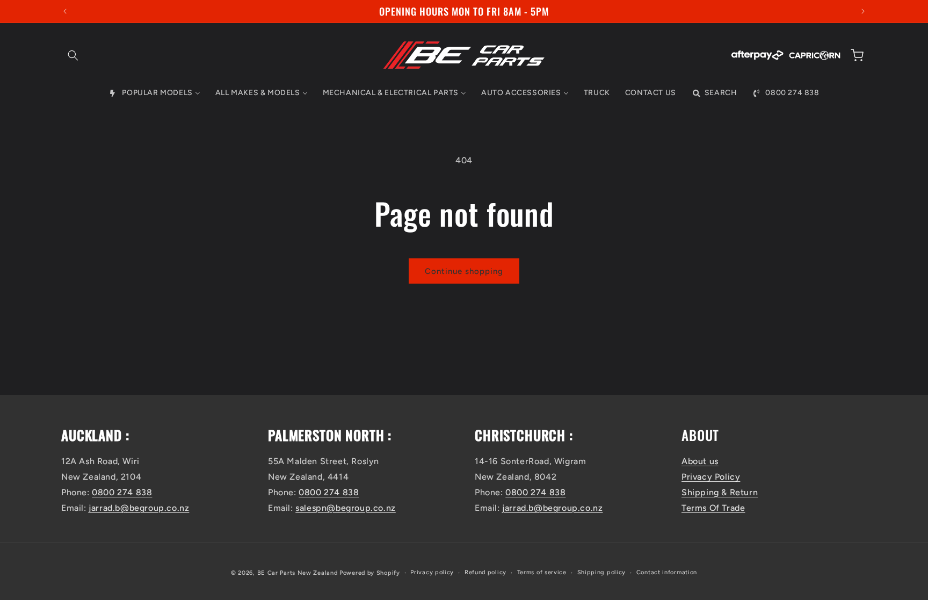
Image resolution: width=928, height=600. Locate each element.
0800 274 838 (122, 492)
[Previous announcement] (65, 11)
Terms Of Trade (713, 508)
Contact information (666, 572)
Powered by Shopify (369, 572)
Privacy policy (432, 572)
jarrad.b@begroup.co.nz (139, 508)
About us (700, 461)
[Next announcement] (863, 11)
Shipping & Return (720, 492)
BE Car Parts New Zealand (297, 572)
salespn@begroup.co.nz (345, 508)
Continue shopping (464, 271)
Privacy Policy (711, 477)
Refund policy (485, 572)
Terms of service (542, 572)
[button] (73, 55)
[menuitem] (154, 93)
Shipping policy (601, 572)
